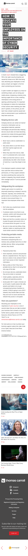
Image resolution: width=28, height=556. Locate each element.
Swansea (20, 382)
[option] (14, 548)
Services (14, 511)
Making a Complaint (14, 507)
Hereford (13, 379)
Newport (3, 382)
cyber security (14, 306)
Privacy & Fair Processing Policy (14, 499)
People (14, 514)
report (8, 75)
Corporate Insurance (7, 377)
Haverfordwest (5, 379)
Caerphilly (16, 375)
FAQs (14, 518)
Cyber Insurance (18, 377)
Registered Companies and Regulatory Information (14, 503)
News (6, 9)
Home (2, 9)
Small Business (12, 382)
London (20, 379)
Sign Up (14, 533)
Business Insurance (6, 375)
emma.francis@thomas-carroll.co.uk (11, 319)
